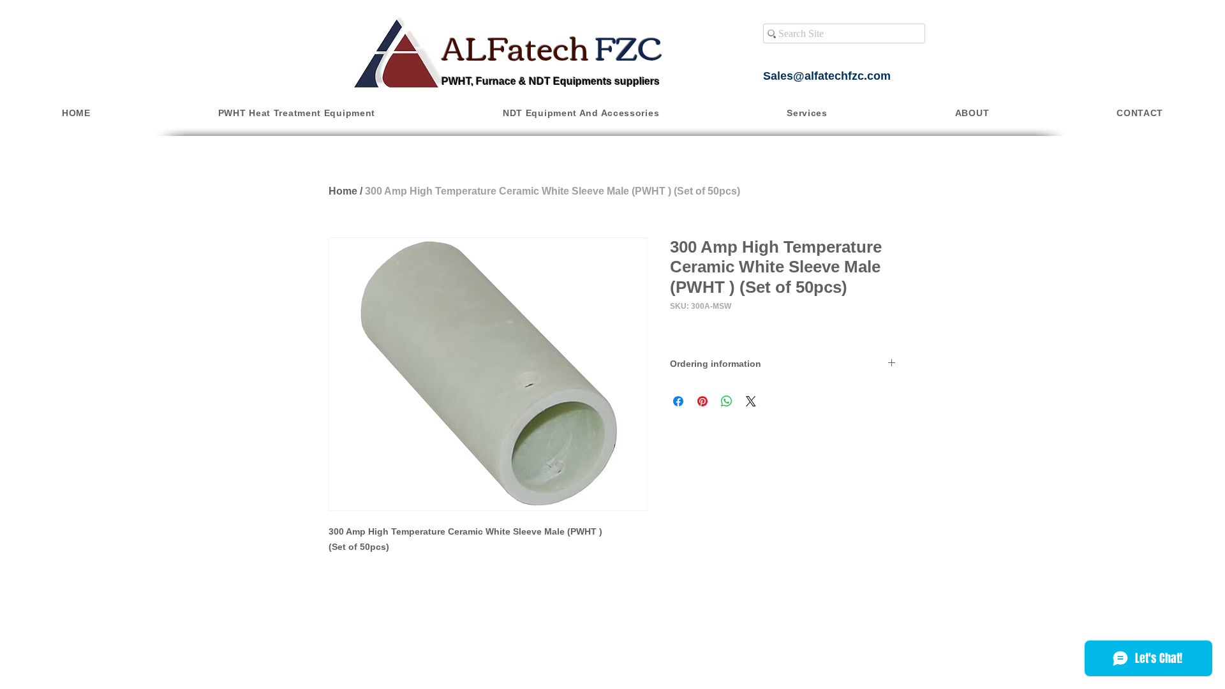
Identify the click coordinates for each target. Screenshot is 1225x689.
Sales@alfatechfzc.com (827, 76)
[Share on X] (751, 401)
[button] (296, 112)
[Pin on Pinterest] (702, 401)
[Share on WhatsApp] (726, 401)
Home (343, 191)
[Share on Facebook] (678, 401)
